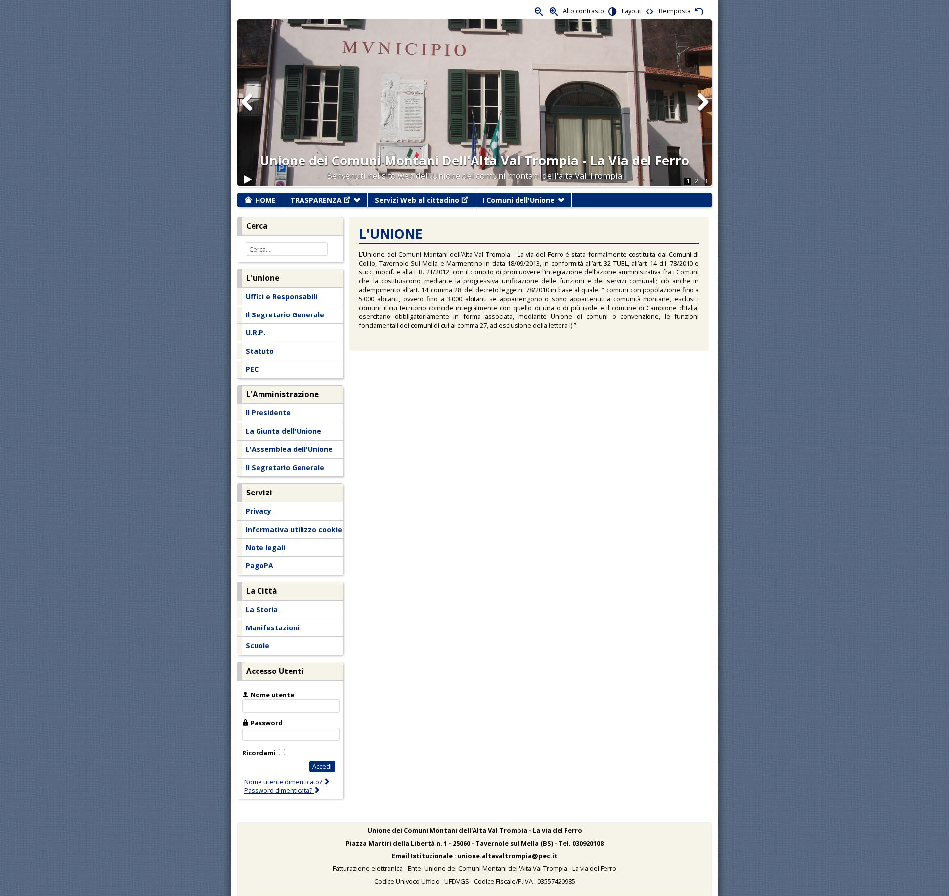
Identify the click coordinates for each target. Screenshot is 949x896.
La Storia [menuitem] (262, 609)
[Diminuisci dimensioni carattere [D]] (539, 11)
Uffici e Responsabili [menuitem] (281, 296)
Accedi (322, 766)
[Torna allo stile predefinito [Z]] (699, 11)
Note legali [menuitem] (265, 547)
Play (248, 183)
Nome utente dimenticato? (284, 781)
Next (702, 112)
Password (267, 722)
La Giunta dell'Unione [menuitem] (283, 431)
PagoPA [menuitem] (259, 565)
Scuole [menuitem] (257, 645)
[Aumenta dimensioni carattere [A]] (554, 11)
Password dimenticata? (279, 790)
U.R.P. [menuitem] (255, 332)
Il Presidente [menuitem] (268, 412)
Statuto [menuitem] (260, 351)
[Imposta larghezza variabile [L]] (650, 11)
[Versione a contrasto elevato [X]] (612, 11)
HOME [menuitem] (265, 200)
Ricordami (258, 752)
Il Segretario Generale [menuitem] (285, 314)
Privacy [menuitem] (258, 511)
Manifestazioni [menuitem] (273, 627)
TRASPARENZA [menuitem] (316, 200)
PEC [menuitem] (252, 369)
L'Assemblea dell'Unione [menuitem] (289, 449)
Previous (247, 112)
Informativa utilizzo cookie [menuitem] (294, 529)
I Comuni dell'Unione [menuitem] (518, 200)
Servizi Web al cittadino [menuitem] (417, 200)
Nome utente (272, 694)
